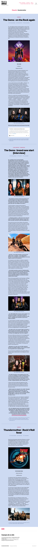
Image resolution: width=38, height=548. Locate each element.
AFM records (11, 522)
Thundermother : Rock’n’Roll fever (19, 431)
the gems (27, 139)
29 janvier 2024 (19, 22)
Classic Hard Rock (16, 147)
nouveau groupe (14, 419)
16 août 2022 (20, 435)
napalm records (11, 139)
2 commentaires (26, 435)
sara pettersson (18, 419)
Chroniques (23, 2)
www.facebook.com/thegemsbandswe (19, 415)
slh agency (22, 139)
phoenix (15, 139)
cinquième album (19, 522)
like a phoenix (19, 418)
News (32, 2)
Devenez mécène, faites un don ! (25, 3)
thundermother (11, 140)
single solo (22, 419)
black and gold (15, 522)
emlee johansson (15, 417)
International (22, 147)
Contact (32, 3)
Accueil (20, 2)
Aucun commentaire (26, 22)
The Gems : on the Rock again (19, 19)
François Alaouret (13, 22)
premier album (18, 139)
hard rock (13, 418)
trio (14, 420)
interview (16, 418)
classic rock (10, 417)
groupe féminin (24, 522)
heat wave (10, 523)
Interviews (28, 2)
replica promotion (14, 523)
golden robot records (24, 417)
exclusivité (19, 417)
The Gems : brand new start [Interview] (19, 151)
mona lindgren (23, 418)
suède (24, 139)
